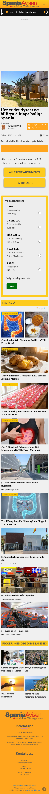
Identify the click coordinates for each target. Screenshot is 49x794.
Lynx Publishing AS (33, 790)
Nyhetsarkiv (31, 786)
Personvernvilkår (19, 786)
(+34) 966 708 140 (39, 125)
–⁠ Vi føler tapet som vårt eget (22, 12)
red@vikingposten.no (24, 763)
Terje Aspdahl (25, 774)
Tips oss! (36, 128)
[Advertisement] (24, 45)
